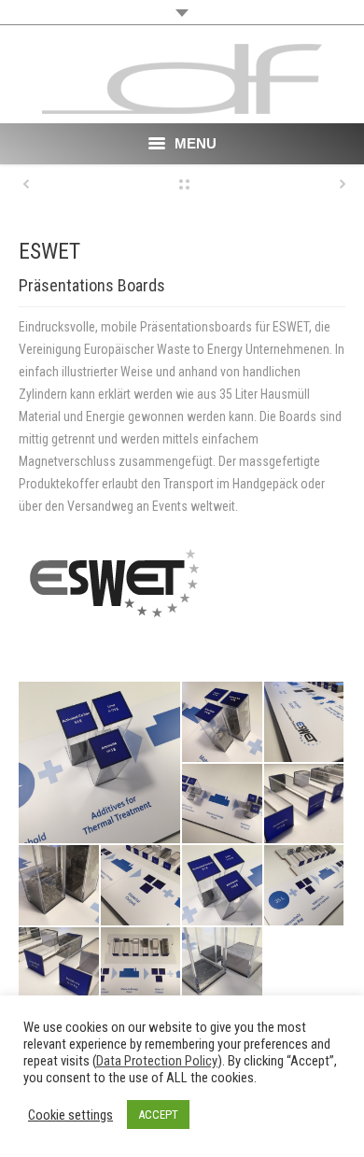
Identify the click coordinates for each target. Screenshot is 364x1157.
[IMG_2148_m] (142, 886)
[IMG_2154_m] (223, 968)
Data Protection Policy (156, 1060)
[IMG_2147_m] (142, 968)
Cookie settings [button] (70, 1115)
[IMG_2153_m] (223, 886)
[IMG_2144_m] (305, 805)
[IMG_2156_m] (223, 723)
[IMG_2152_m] (100, 762)
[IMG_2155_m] (223, 805)
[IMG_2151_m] (305, 886)
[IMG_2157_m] (60, 886)
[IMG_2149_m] (305, 723)
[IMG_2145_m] (60, 968)
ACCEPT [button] (158, 1115)
